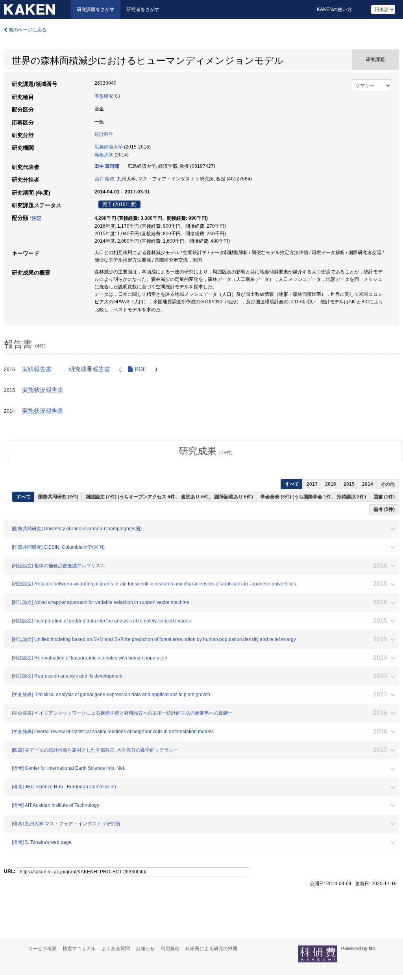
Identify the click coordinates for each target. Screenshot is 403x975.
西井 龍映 (104, 179)
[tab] (205, 451)
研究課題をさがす (96, 9)
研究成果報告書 (89, 369)
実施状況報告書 (42, 390)
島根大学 (103, 155)
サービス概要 (42, 948)
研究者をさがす (142, 9)
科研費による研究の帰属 (211, 948)
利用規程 (170, 948)
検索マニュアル (79, 948)
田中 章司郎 (106, 166)
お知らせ (145, 948)
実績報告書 (37, 369)
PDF (139, 369)
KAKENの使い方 (334, 9)
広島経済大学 (108, 147)
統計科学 (103, 134)
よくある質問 (116, 948)
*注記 (35, 218)
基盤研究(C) (107, 96)
